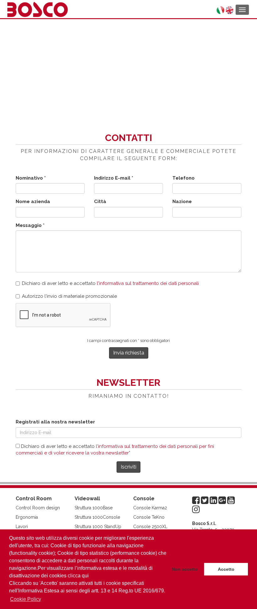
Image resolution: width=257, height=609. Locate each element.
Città (100, 201)
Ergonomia (27, 517)
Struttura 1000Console (97, 517)
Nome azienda (33, 201)
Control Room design (38, 507)
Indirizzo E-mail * (113, 178)
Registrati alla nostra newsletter (55, 422)
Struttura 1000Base (94, 507)
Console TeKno (149, 517)
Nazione (182, 201)
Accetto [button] (226, 569)
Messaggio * (30, 225)
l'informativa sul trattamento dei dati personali (148, 283)
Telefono (183, 178)
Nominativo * (31, 178)
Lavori (22, 526)
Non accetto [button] (185, 569)
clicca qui (78, 575)
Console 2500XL (150, 526)
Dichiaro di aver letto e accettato (110, 283)
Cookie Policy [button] (25, 599)
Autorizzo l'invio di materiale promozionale (69, 296)
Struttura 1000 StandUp (98, 526)
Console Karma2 (150, 507)
